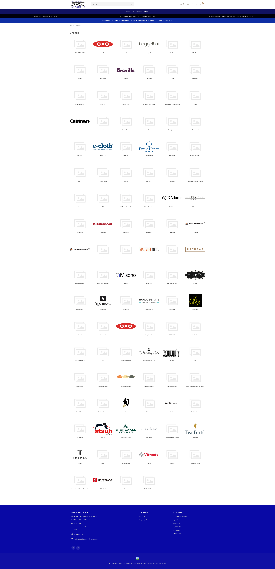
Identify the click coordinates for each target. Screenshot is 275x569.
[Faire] (80, 172)
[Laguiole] (126, 223)
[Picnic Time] (195, 326)
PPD (103, 360)
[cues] (195, 95)
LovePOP (102, 258)
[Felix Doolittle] (103, 172)
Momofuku (149, 283)
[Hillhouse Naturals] (126, 198)
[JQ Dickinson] (195, 198)
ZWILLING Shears (149, 489)
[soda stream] (172, 403)
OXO (126, 335)
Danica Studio (126, 130)
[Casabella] (149, 69)
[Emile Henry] (149, 146)
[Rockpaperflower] (126, 377)
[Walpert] (172, 454)
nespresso (103, 309)
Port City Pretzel (80, 360)
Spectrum (80, 437)
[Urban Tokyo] (126, 454)
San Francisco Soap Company (195, 386)
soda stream (172, 412)
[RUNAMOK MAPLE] (149, 377)
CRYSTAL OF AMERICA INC (172, 104)
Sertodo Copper (103, 412)
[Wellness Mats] (195, 454)
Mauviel (149, 258)
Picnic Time (195, 335)
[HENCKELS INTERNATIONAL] (195, 172)
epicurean (172, 155)
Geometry (149, 181)
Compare (176, 530)
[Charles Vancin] (80, 95)
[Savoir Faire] (80, 403)
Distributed (195, 130)
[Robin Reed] (80, 377)
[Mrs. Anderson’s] (172, 275)
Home (128, 11)
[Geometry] (149, 172)
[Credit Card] (137, 558)
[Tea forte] (195, 428)
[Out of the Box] (103, 326)
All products (177, 534)
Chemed (102, 104)
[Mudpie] (195, 275)
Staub (103, 437)
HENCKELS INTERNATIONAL (195, 181)
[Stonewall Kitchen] (126, 428)
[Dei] (149, 121)
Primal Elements (126, 360)
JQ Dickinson (195, 207)
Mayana (172, 258)
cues (195, 104)
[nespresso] (103, 300)
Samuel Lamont (172, 386)
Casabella (149, 78)
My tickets (176, 523)
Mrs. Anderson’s (172, 283)
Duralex (79, 155)
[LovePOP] (103, 249)
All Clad (126, 53)
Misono (126, 283)
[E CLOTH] (103, 146)
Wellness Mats (195, 463)
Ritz (195, 360)
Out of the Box (103, 335)
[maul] (126, 249)
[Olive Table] (195, 300)
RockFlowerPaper (103, 386)
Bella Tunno (195, 53)
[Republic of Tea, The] (149, 351)
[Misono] (126, 275)
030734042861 (80, 53)
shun (126, 412)
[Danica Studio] (126, 121)
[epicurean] (172, 146)
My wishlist (176, 527)
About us (142, 516)
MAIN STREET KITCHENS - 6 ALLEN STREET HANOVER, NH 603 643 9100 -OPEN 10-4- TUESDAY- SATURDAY (137, 20)
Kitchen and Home (140, 11)
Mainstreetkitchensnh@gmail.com (86, 539)
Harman (172, 181)
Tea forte (195, 437)
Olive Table (195, 309)
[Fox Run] (126, 172)
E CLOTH (102, 155)
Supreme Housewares (172, 437)
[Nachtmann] (80, 300)
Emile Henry (149, 155)
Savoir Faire (79, 412)
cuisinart (79, 130)
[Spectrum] (80, 428)
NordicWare (126, 309)
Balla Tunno (172, 53)
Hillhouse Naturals (126, 207)
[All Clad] (126, 44)
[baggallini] (149, 44)
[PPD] (103, 351)
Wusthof (102, 489)
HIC (103, 207)
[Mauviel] (149, 249)
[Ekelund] (126, 146)
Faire (79, 181)
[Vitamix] (149, 454)
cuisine (103, 130)
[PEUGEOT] (172, 326)
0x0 (103, 53)
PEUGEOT (172, 335)
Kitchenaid (103, 232)
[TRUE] (103, 454)
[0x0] (103, 44)
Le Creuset (195, 232)
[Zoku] (126, 480)
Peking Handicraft (149, 335)
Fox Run (126, 181)
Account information (180, 516)
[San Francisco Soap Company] (195, 377)
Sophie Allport (195, 412)
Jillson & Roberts (149, 207)
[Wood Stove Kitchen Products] (80, 480)
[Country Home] (126, 95)
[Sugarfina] (149, 428)
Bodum (80, 78)
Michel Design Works (103, 283)
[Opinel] (80, 326)
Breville (126, 78)
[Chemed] (103, 95)
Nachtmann (79, 309)
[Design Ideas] (172, 121)
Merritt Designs (79, 283)
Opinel (80, 335)
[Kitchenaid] (103, 223)
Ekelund (126, 155)
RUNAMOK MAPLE (149, 386)
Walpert (172, 463)
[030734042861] (80, 44)
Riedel (172, 360)
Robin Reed (79, 386)
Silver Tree (149, 412)
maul (126, 258)
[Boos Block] (103, 69)
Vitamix (149, 463)
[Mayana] (172, 249)
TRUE (102, 463)
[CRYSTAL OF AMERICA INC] (172, 95)
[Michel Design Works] (103, 275)
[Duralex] (80, 146)
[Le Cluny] (172, 223)
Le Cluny (172, 232)
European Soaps (195, 155)
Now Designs (149, 309)
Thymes (79, 463)
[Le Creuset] (195, 223)
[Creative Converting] (149, 95)
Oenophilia (172, 309)
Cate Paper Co (195, 78)
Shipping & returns (145, 520)
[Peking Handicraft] (149, 326)
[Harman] (172, 172)
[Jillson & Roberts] (149, 198)
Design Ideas (172, 130)
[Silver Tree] (149, 403)
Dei (149, 130)
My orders (176, 520)
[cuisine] (103, 121)
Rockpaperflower (126, 386)
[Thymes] (80, 454)
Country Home (126, 104)
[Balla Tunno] (172, 44)
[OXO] (126, 326)
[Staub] (103, 428)
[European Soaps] (195, 146)
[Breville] (126, 69)
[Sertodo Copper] (103, 403)
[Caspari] (172, 69)
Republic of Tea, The (149, 360)
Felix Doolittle (103, 181)
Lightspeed (146, 563)
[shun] (126, 403)
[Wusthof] (103, 480)
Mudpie (195, 283)
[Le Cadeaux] (149, 223)
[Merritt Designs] (80, 275)
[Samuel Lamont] (172, 377)
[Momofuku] (149, 275)
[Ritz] (195, 351)
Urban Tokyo (126, 463)
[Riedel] (172, 351)
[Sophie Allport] (195, 403)
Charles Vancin (79, 104)
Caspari (172, 78)
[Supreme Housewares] (172, 428)
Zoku (126, 489)
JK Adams (172, 207)
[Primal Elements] (126, 351)
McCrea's (195, 258)
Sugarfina (149, 437)
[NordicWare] (126, 300)
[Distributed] (195, 121)
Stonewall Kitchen (126, 437)
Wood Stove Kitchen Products (80, 489)
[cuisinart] (80, 121)
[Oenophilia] (172, 300)
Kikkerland (80, 232)
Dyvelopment (161, 563)
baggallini (149, 53)
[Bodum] (80, 69)
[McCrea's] (195, 249)
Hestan (80, 207)
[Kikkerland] (80, 223)
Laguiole (126, 232)
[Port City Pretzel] (80, 351)
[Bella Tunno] (195, 44)
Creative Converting (149, 104)
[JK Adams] (172, 198)
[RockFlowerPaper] (103, 377)
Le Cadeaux (149, 232)
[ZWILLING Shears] (149, 480)
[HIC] (103, 198)
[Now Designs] (149, 300)
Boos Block (103, 78)
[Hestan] (80, 198)
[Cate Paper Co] (195, 69)
